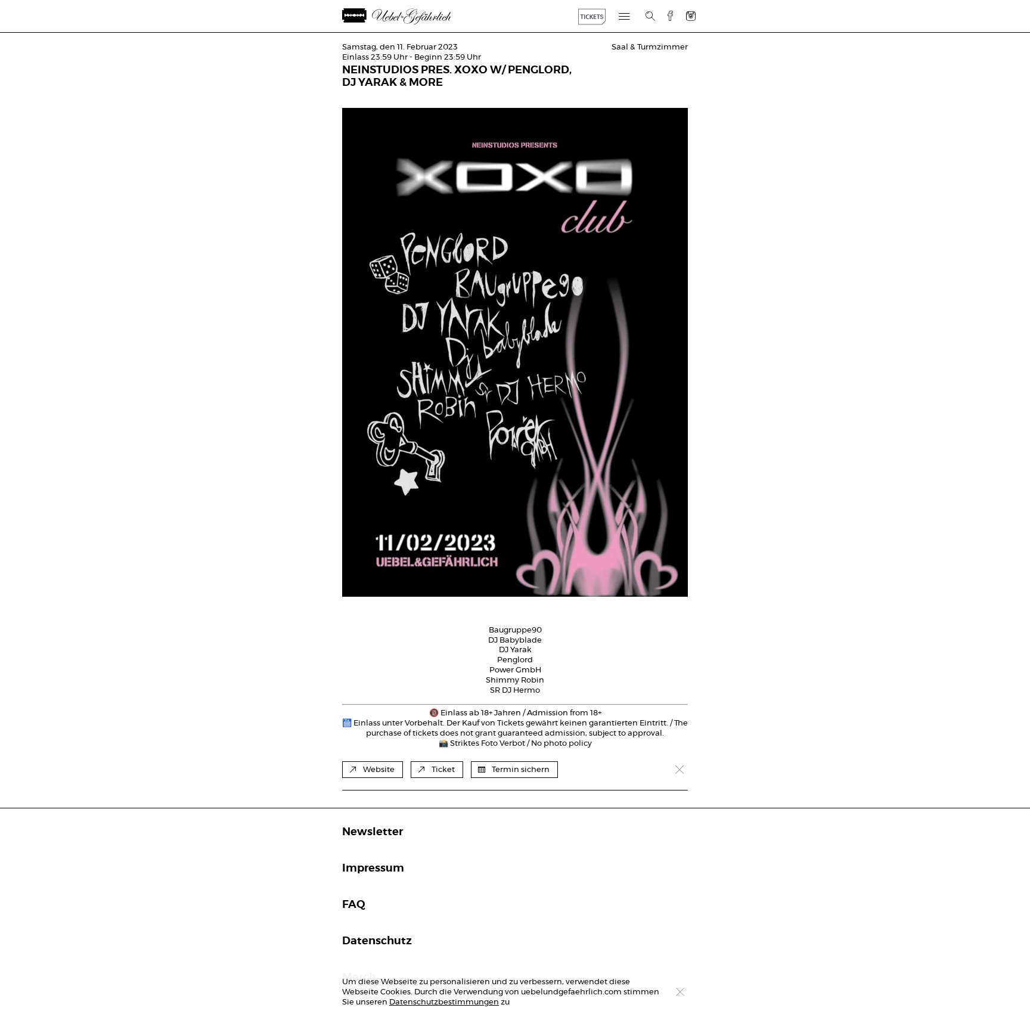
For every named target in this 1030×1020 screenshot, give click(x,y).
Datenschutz (377, 941)
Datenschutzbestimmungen (444, 1002)
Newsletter (372, 832)
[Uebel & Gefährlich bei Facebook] (666, 15)
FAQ (353, 905)
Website (379, 770)
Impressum (373, 868)
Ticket (443, 770)
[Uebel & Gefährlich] (410, 16)
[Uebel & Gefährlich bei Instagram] (691, 16)
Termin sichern (521, 770)
